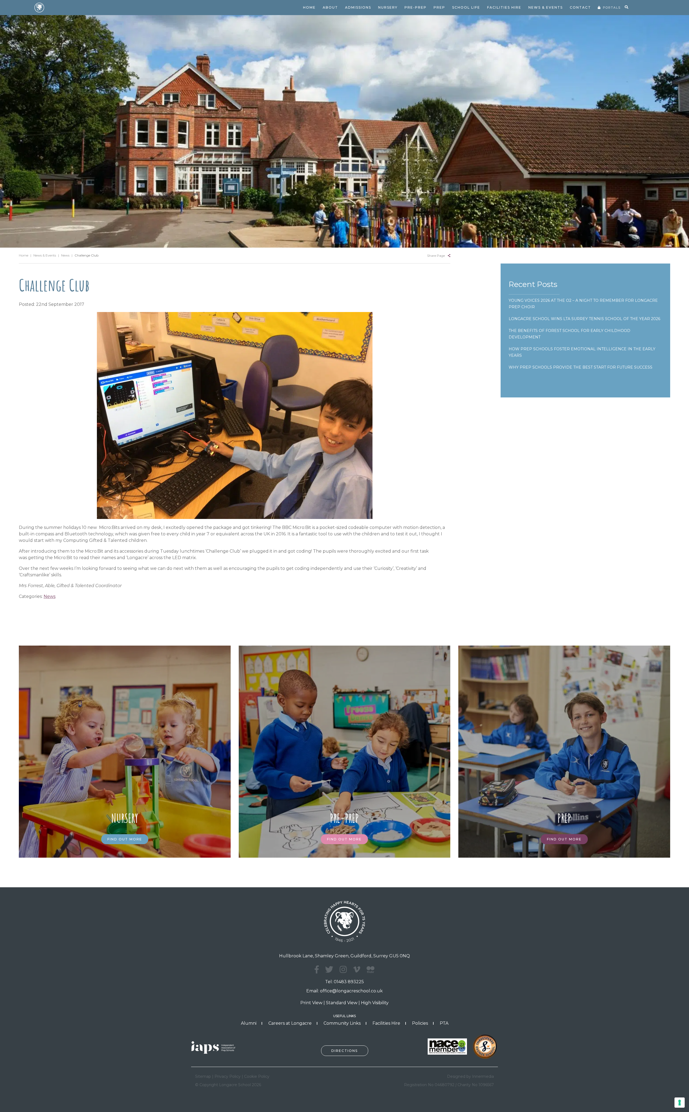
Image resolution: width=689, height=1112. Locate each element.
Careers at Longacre (290, 1023)
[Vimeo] (356, 970)
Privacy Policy (228, 1076)
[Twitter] (329, 970)
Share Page (436, 256)
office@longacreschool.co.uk (351, 990)
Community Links (342, 1023)
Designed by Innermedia (470, 1076)
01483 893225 (349, 981)
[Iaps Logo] (215, 1046)
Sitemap (203, 1076)
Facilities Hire (386, 1023)
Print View (311, 1002)
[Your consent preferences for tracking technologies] (679, 1102)
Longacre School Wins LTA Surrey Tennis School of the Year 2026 (584, 318)
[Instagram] (343, 970)
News (49, 596)
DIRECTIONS (344, 1051)
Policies (420, 1023)
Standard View (341, 1002)
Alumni (248, 1023)
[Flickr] (370, 972)
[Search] (626, 7)
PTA (444, 1023)
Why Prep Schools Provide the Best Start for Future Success (580, 367)
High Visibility (375, 1002)
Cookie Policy (256, 1076)
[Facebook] (317, 970)
